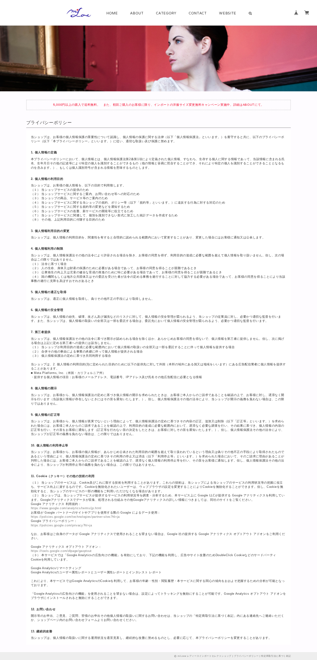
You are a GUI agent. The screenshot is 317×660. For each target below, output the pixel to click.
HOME (112, 13)
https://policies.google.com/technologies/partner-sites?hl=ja (75, 516)
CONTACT (198, 13)
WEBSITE (227, 13)
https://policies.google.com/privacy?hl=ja (61, 525)
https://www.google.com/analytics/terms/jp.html (66, 508)
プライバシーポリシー (246, 655)
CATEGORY (166, 13)
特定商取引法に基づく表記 (276, 655)
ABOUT (136, 13)
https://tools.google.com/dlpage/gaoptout (61, 551)
